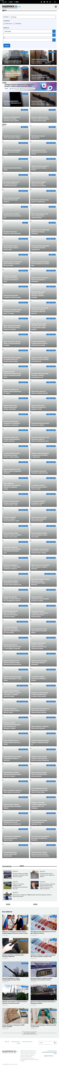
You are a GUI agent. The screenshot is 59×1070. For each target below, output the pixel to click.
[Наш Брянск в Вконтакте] (47, 2)
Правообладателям (15, 1041)
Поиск (7, 45)
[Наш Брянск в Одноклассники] (41, 2)
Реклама (19, 1043)
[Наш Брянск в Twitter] (44, 2)
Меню (56, 6)
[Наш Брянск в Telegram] (50, 2)
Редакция (7, 1041)
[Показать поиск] (55, 2)
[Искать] (55, 1042)
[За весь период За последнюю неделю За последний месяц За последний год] (29, 31)
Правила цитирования (27, 1041)
